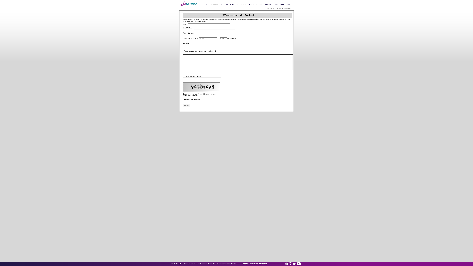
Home (205, 4)
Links (276, 4)
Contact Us (211, 264)
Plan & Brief (241, 4)
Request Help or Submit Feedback (227, 264)
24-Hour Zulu (231, 38)
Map (222, 4)
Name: (185, 24)
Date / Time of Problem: (191, 38)
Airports (251, 4)
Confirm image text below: (192, 76)
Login (288, 4)
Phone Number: (188, 33)
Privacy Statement (189, 264)
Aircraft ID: (186, 43)
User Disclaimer (202, 264)
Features (268, 4)
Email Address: (188, 28)
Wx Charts (230, 4)
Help (282, 4)
